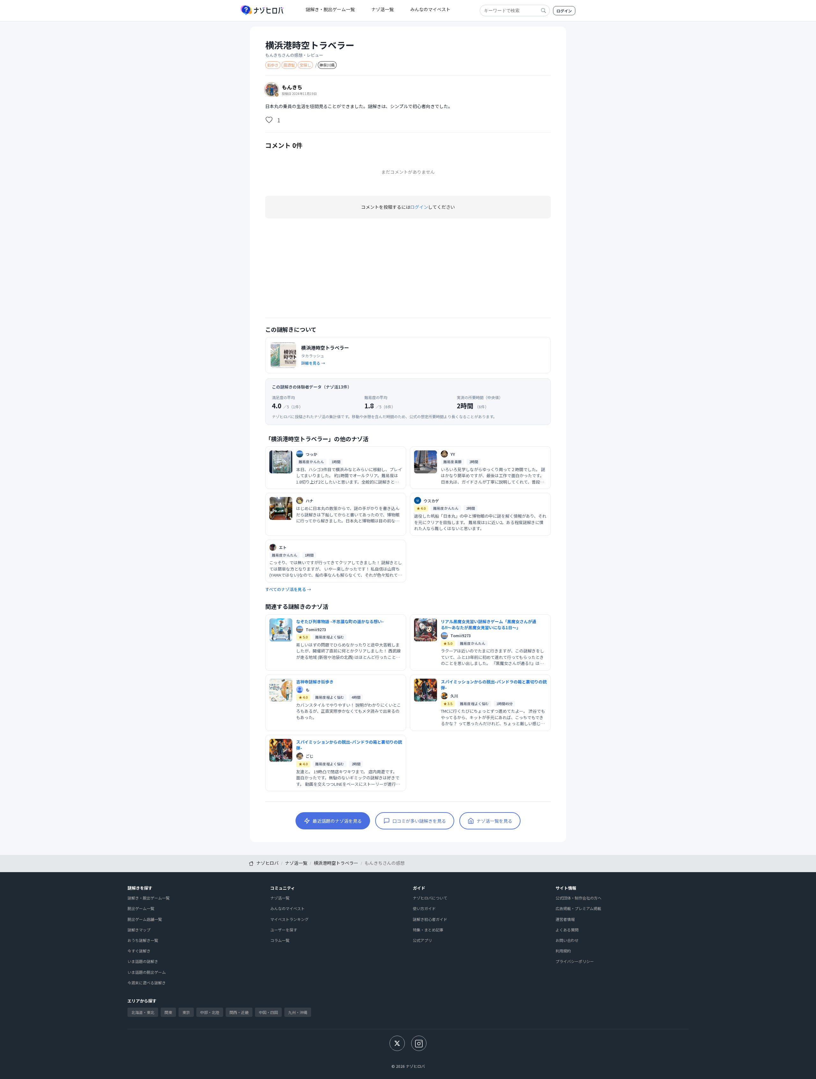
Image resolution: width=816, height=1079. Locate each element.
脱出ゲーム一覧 (140, 908)
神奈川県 (327, 65)
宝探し (305, 65)
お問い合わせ (567, 940)
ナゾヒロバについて (430, 897)
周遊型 (289, 65)
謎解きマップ (138, 929)
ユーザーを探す (283, 929)
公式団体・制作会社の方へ (578, 897)
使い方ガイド (424, 908)
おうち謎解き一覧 (142, 940)
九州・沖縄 (297, 1012)
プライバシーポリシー (575, 961)
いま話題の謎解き (142, 961)
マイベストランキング (289, 919)
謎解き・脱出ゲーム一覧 (330, 9)
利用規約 (563, 950)
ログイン (564, 10)
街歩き (273, 65)
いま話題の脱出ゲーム (146, 972)
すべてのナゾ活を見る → (288, 589)
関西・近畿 (239, 1012)
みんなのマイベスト (430, 9)
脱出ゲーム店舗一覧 (144, 919)
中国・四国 (268, 1012)
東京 (186, 1012)
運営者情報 (565, 919)
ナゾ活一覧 (382, 9)
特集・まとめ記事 (428, 929)
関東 (168, 1012)
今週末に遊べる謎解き (146, 982)
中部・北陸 (209, 1012)
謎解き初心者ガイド (430, 919)
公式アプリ (422, 940)
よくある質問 (567, 929)
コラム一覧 (279, 940)
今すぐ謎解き (138, 950)
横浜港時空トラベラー (309, 45)
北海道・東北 (142, 1012)
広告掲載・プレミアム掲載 (578, 908)
